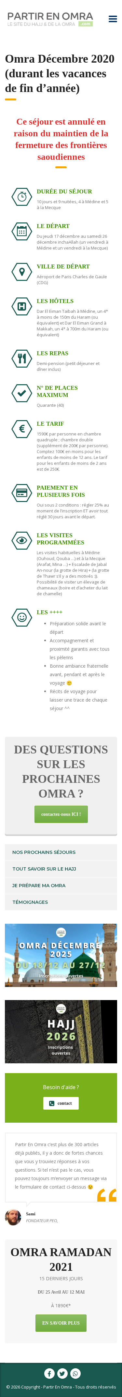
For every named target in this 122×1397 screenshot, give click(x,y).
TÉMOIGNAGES (30, 902)
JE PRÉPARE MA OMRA (38, 885)
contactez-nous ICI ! (61, 814)
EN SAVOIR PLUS (61, 1323)
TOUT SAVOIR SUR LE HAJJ (44, 869)
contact (65, 1103)
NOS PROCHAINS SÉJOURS (43, 852)
